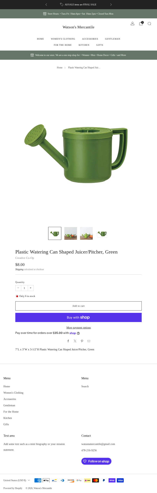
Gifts (99, 45)
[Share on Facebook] (68, 341)
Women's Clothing (63, 39)
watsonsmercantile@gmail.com (98, 444)
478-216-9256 (89, 450)
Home (40, 39)
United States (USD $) (14, 480)
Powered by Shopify (12, 488)
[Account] (132, 23)
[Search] (149, 23)
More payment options (78, 327)
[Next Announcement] (111, 4)
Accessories (90, 39)
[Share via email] (89, 341)
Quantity (20, 282)
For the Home (63, 45)
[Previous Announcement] (46, 4)
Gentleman (112, 39)
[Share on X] (75, 341)
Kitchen (84, 45)
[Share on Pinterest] (82, 341)
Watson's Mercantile (78, 27)
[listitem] (78, 4)
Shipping (19, 269)
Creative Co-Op (24, 257)
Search (85, 386)
